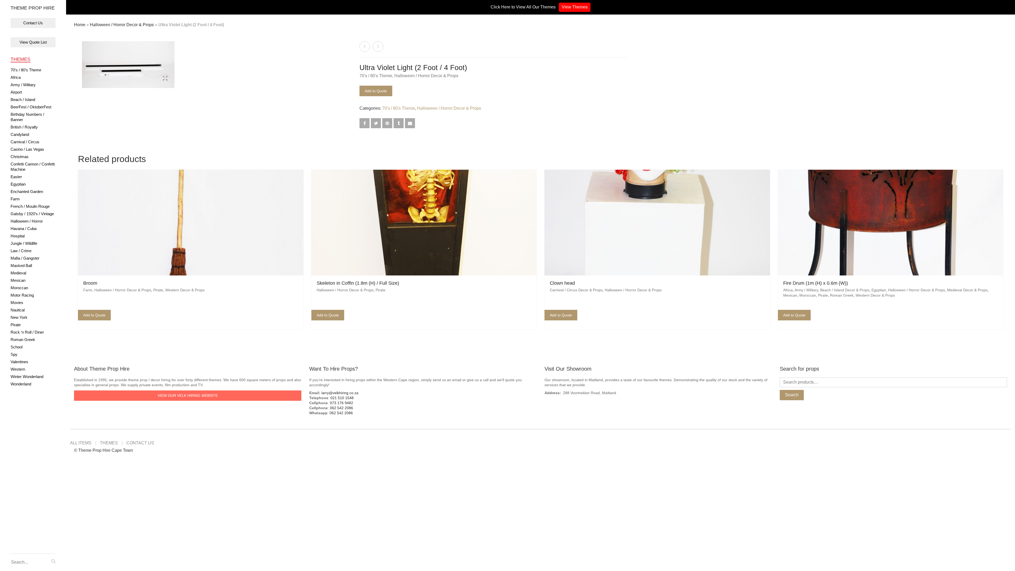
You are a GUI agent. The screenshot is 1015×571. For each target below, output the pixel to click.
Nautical (18, 310)
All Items (80, 443)
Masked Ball (21, 265)
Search (792, 395)
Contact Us (33, 23)
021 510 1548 (342, 398)
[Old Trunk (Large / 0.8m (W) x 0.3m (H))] (378, 46)
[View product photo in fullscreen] (165, 79)
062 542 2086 (341, 408)
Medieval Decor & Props (967, 290)
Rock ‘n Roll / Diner (27, 332)
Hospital (18, 236)
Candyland (20, 134)
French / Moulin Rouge (30, 206)
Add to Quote (376, 91)
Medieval (18, 273)
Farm (15, 199)
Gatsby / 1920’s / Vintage (32, 213)
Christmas (20, 156)
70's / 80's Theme (375, 75)
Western (18, 369)
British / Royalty (24, 127)
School (16, 347)
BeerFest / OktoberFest (31, 107)
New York (19, 317)
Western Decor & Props (185, 290)
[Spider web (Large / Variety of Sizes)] (364, 46)
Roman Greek (23, 339)
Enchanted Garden (27, 191)
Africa (16, 77)
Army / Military (23, 84)
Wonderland (21, 384)
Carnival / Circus (25, 142)
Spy (14, 354)
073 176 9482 (341, 403)
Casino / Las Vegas (27, 149)
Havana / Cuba (23, 228)
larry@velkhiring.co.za (339, 393)
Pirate (16, 325)
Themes (20, 59)
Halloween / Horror (27, 221)
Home (79, 24)
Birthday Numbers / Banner (27, 117)
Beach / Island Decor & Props (844, 290)
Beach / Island (23, 99)
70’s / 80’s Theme (26, 70)
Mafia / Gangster (25, 258)
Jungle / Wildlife (24, 243)
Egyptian (18, 184)
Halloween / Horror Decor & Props (122, 24)
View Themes (575, 7)
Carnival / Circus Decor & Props (576, 290)
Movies (17, 302)
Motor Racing (22, 295)
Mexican (18, 280)
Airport (16, 92)
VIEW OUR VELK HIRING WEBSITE (188, 395)
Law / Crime (21, 250)
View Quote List (33, 42)
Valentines (19, 362)
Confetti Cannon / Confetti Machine (33, 167)
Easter (16, 176)
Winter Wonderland (27, 376)
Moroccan (19, 288)
